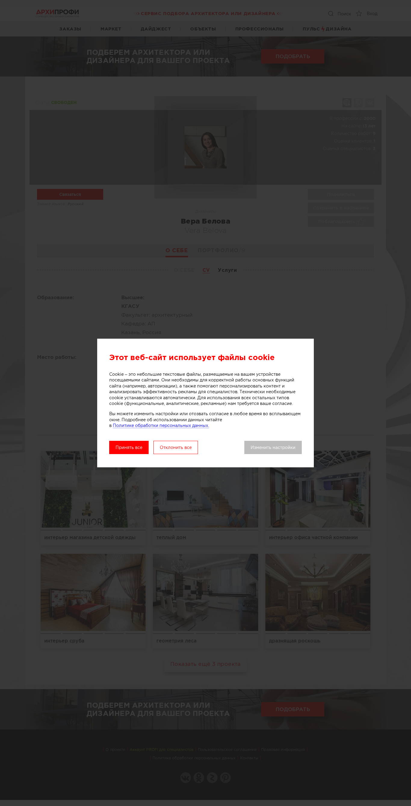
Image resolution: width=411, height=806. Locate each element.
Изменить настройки (273, 447)
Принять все (129, 447)
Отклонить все (176, 447)
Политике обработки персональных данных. (161, 425)
